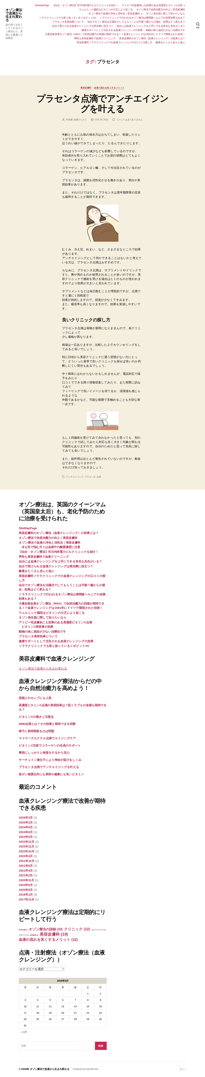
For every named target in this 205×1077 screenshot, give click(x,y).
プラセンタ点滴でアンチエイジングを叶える (102, 103)
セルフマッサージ (98, 930)
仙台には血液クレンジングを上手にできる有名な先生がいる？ (151, 26)
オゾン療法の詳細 (46, 929)
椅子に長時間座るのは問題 (36, 731)
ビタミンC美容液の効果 (37, 626)
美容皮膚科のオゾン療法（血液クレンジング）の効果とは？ (152, 38)
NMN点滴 (23, 930)
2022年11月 (26, 846)
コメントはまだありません (129, 119)
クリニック (77, 929)
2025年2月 (26, 822)
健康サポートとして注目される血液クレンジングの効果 (112, 30)
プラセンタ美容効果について (68, 21)
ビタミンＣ (24, 935)
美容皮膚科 (85, 87)
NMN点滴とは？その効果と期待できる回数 (47, 723)
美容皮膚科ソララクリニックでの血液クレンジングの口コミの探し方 (114, 42)
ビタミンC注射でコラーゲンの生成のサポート (50, 745)
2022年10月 (26, 851)
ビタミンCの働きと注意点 (36, 716)
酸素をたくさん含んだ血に (170, 42)
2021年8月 (26, 865)
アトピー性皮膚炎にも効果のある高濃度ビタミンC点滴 (152, 5)
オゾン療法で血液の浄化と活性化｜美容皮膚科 (114, 13)
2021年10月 (26, 860)
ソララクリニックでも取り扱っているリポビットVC (67, 17)
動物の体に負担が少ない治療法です (165, 30)
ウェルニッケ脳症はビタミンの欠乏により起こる (106, 9)
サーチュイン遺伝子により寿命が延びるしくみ (50, 759)
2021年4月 (26, 870)
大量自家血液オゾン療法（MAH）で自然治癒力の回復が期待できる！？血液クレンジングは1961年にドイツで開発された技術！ (115, 34)
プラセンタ (90, 477)
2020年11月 (26, 880)
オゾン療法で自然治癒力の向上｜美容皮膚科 (160, 9)
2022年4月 (26, 856)
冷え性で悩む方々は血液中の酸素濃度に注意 (51, 547)
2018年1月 (26, 894)
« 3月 (24, 1032)
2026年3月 (26, 817)
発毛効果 (34, 935)
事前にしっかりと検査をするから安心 (44, 752)
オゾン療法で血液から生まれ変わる (14, 15)
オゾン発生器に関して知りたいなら (165, 13)
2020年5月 (26, 889)
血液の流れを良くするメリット (109, 87)
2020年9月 (26, 884)
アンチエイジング (75, 477)
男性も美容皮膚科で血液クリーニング (95, 38)
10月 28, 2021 (101, 119)
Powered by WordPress (85, 1069)
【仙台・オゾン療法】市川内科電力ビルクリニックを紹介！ (86, 5)
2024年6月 (26, 832)
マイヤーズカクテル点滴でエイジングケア (47, 738)
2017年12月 (26, 899)
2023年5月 (26, 836)
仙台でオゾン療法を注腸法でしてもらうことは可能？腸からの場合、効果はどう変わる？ (136, 21)
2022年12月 (26, 841)
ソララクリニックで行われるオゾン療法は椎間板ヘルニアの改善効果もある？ (142, 17)
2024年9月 (26, 827)
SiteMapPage (42, 5)
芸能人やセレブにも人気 (35, 697)
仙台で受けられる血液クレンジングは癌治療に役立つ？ (82, 26)
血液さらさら (80, 119)
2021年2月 (26, 875)
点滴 (99, 477)
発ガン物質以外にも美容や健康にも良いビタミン (51, 774)
